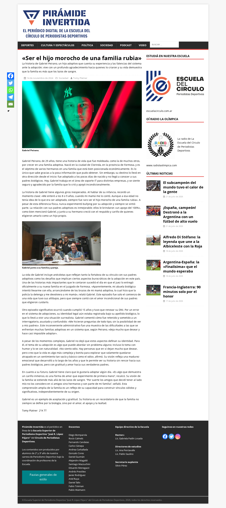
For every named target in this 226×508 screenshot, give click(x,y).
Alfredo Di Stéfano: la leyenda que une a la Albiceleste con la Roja (182, 242)
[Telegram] (10, 97)
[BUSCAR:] (164, 44)
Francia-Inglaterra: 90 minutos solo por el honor (182, 292)
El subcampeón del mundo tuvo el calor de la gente (183, 187)
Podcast (126, 45)
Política (87, 45)
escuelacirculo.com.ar (159, 111)
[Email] (10, 104)
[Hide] (8, 111)
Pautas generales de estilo (43, 477)
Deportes (27, 45)
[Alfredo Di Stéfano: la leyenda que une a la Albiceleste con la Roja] (153, 243)
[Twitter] (10, 82)
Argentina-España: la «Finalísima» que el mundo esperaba (181, 267)
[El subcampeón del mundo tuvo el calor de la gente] (153, 189)
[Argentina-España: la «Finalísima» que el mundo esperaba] (153, 268)
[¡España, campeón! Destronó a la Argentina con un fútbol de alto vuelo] (153, 213)
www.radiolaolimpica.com (161, 165)
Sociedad (106, 45)
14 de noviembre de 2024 (40, 78)
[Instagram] (178, 436)
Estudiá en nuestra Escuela (167, 56)
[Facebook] (10, 75)
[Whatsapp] (10, 90)
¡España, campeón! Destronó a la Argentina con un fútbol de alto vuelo (180, 214)
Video (142, 45)
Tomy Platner (80, 78)
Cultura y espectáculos (57, 45)
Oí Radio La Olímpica (162, 119)
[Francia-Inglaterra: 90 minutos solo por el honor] (153, 293)
